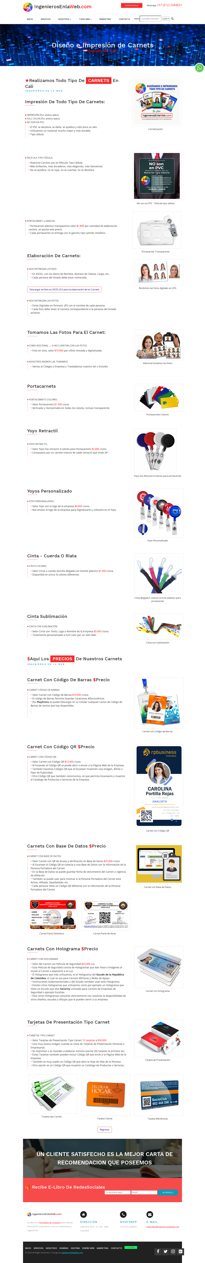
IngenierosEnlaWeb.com (72, 1252)
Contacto (124, 19)
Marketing (105, 19)
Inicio (30, 19)
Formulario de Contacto (50, 1222)
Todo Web (84, 19)
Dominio (63, 1248)
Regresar (104, 1129)
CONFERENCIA (131, 5)
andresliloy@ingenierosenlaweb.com (162, 1226)
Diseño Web (88, 1248)
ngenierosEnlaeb (62, 7)
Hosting (75, 1248)
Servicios (45, 19)
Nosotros (64, 19)
